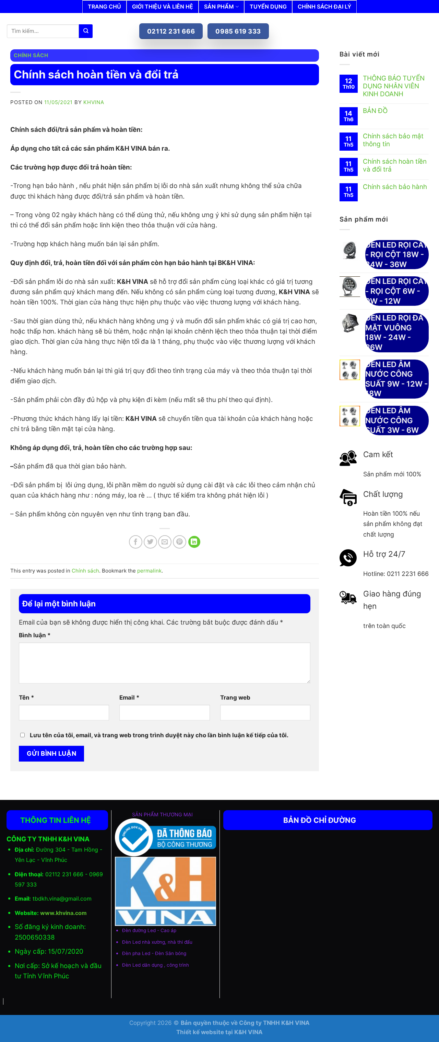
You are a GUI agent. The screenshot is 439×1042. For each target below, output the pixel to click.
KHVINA (93, 102)
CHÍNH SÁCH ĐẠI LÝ (324, 6)
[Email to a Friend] (164, 542)
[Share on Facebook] (135, 542)
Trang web (235, 697)
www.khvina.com (63, 912)
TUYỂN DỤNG (268, 6)
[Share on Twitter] (150, 542)
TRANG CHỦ (104, 6)
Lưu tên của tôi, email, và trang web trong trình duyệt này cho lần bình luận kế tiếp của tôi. (159, 735)
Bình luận (35, 635)
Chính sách (31, 55)
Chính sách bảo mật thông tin (393, 140)
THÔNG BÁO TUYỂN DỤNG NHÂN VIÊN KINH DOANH (394, 86)
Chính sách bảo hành (395, 187)
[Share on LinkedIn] (194, 542)
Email (129, 697)
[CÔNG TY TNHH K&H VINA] (127, 18)
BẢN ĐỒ (375, 111)
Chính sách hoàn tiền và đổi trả (395, 165)
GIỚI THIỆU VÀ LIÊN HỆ (162, 6)
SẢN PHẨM (219, 6)
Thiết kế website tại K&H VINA (219, 1032)
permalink (149, 570)
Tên (26, 697)
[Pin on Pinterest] (179, 542)
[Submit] (86, 31)
